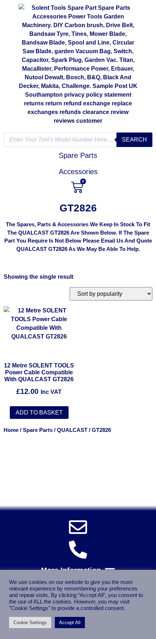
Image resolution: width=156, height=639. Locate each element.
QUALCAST (72, 430)
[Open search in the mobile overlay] (78, 140)
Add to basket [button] (39, 412)
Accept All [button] (70, 622)
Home (11, 430)
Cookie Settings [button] (30, 622)
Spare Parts (38, 430)
